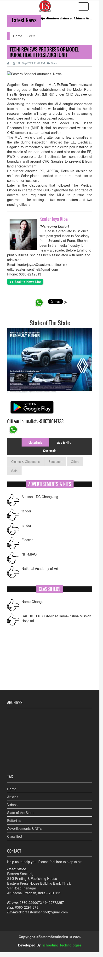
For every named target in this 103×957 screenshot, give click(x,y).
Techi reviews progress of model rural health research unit (44, 52)
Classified (14, 836)
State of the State (20, 812)
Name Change (33, 600)
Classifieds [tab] (35, 442)
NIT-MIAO (29, 552)
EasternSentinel (51, 936)
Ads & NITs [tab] (64, 442)
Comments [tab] (49, 450)
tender (26, 509)
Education (55, 461)
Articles (12, 796)
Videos (12, 804)
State (54, 63)
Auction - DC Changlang (40, 495)
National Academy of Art (40, 567)
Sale (14, 470)
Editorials (14, 820)
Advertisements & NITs (24, 828)
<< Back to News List (25, 281)
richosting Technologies (62, 945)
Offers (75, 461)
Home (17, 36)
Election (28, 538)
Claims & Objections (25, 461)
